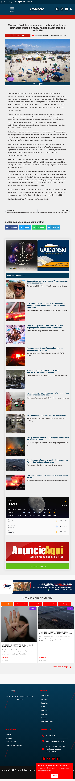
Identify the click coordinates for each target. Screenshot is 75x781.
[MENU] (12, 9)
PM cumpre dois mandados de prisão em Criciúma (46, 415)
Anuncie (9, 738)
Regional (44, 714)
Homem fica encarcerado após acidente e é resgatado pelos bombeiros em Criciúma (48, 394)
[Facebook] (57, 9)
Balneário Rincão (17, 35)
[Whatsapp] (58, 758)
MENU (12, 11)
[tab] (7, 604)
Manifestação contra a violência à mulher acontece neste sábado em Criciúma (17, 645)
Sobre (8, 734)
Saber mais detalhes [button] (45, 770)
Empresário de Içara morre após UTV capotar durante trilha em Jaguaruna (47, 282)
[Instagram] (62, 9)
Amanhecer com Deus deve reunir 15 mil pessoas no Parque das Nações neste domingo (47, 461)
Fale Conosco (11, 742)
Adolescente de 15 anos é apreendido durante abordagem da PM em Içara (45, 349)
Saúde (43, 718)
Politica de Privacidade (14, 745)
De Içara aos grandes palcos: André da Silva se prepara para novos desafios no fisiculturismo (45, 327)
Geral (43, 707)
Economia (44, 699)
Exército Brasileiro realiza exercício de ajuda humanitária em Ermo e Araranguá (44, 372)
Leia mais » (5, 657)
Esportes (44, 703)
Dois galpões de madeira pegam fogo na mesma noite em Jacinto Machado (48, 439)
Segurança (45, 696)
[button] (71, 9)
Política (44, 710)
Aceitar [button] (54, 775)
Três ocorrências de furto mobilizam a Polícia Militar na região (47, 477)
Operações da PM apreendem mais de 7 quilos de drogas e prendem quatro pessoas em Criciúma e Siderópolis (46, 305)
